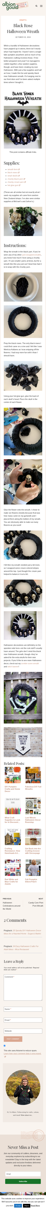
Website (8, 1031)
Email (8, 1020)
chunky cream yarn (16, 182)
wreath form (13, 169)
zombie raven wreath (30, 663)
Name (8, 1009)
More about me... (27, 1115)
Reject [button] (26, 1206)
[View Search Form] (36, 6)
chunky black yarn (15, 179)
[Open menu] (41, 6)
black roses (12, 173)
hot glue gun (13, 185)
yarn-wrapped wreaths (31, 255)
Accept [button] (18, 1206)
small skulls (13, 176)
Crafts (23, 20)
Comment (9, 977)
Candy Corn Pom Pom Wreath (35, 902)
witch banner (13, 667)
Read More (35, 1206)
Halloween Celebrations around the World (11, 904)
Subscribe (23, 1181)
